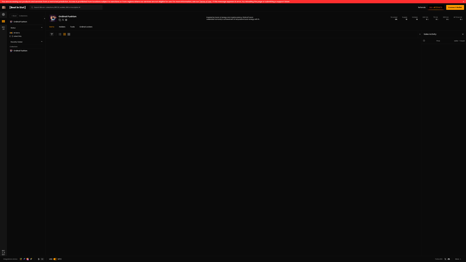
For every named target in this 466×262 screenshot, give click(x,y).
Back (15, 16)
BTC (60, 259)
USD (50, 259)
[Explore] (3, 14)
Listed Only (17, 36)
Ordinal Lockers (85, 27)
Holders (62, 27)
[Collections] (3, 21)
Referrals (422, 7)
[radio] (11, 33)
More (457, 259)
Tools (72, 27)
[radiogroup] (26, 34)
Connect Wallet (455, 7)
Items (51, 27)
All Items (17, 33)
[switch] (55, 259)
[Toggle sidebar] (52, 34)
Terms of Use (206, 1)
